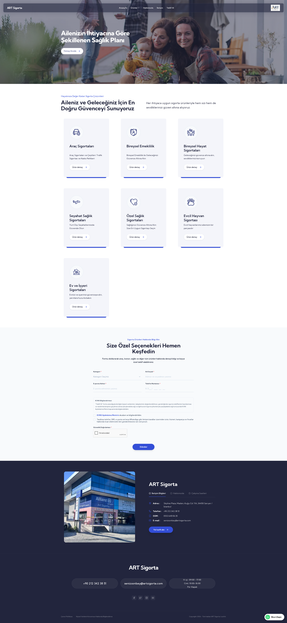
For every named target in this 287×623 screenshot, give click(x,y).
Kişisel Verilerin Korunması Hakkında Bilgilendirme (94, 617)
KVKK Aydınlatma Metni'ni (108, 415)
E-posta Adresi (99, 383)
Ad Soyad (149, 371)
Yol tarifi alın (158, 530)
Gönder (143, 447)
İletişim (160, 8)
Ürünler (134, 8)
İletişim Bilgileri (159, 493)
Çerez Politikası (67, 617)
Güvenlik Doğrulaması (102, 427)
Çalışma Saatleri (199, 493)
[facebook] (134, 598)
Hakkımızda (148, 8)
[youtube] (153, 598)
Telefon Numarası (152, 383)
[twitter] (140, 598)
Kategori (97, 371)
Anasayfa (123, 8)
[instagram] (146, 598)
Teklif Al (170, 8)
